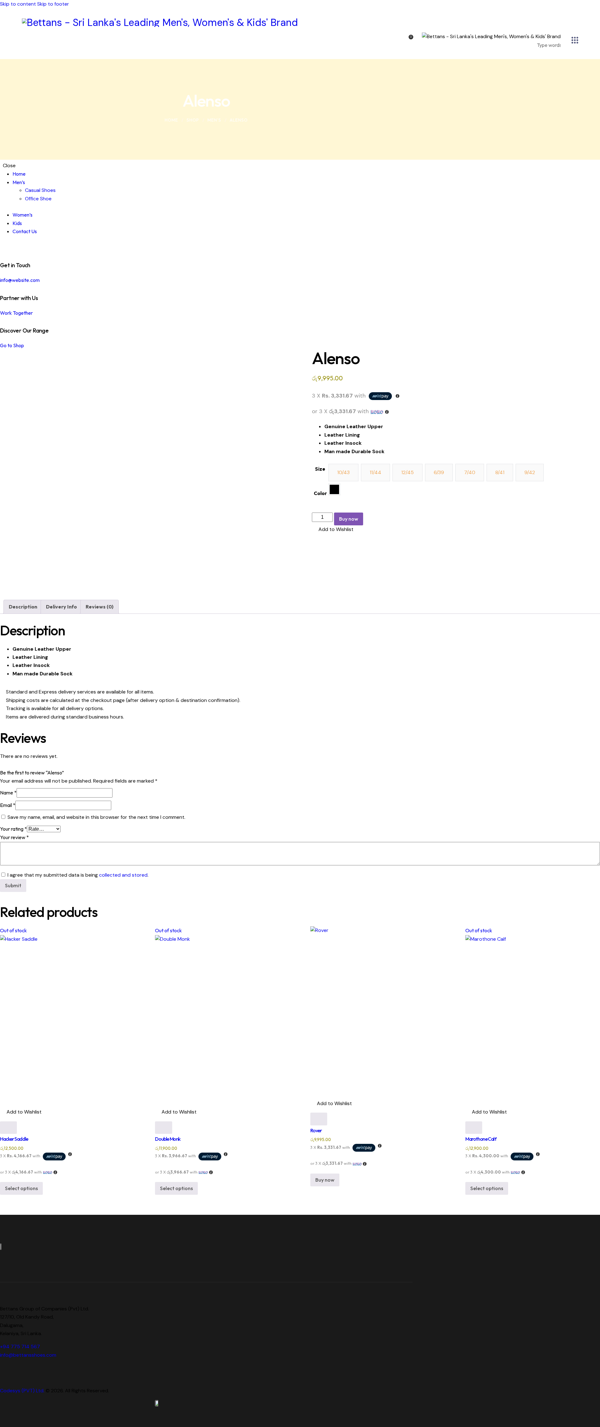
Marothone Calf (480, 1139)
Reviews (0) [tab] (99, 606)
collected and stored (123, 875)
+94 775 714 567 (20, 1346)
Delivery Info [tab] (61, 606)
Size (320, 469)
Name (8, 792)
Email (7, 805)
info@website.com (20, 280)
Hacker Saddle (14, 1139)
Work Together (16, 313)
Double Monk (167, 1139)
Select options (21, 1188)
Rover (316, 1130)
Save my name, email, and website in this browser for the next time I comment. (96, 817)
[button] (332, 529)
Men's (214, 120)
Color (320, 493)
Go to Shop (12, 345)
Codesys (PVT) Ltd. (22, 1390)
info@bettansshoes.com (28, 1355)
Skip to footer (53, 4)
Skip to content (18, 4)
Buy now (348, 519)
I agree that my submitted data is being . (78, 875)
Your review (14, 837)
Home (171, 120)
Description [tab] (23, 606)
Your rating (13, 829)
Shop (193, 120)
